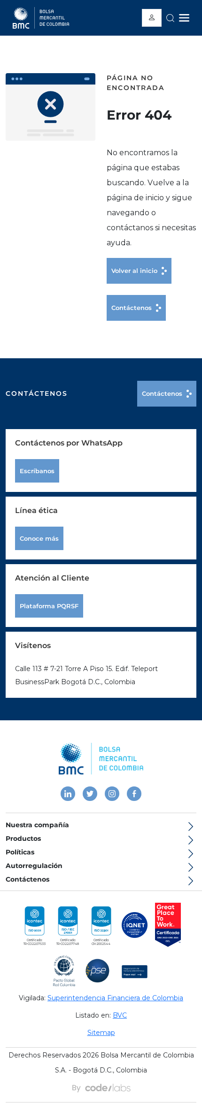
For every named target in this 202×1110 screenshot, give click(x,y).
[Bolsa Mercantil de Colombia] (101, 759)
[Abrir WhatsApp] (23, 1086)
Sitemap (101, 1032)
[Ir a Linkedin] (68, 793)
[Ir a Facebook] (134, 793)
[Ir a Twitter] (90, 793)
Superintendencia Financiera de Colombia (115, 998)
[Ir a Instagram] (112, 793)
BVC (120, 1015)
